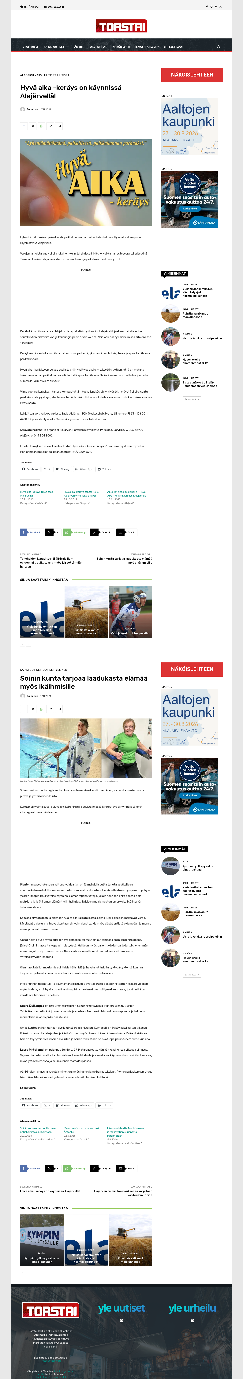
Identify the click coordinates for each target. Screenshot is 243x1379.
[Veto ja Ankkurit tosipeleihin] (130, 612)
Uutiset (63, 75)
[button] (218, 46)
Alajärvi (27, 75)
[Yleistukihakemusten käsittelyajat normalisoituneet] (42, 612)
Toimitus (32, 109)
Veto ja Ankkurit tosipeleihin (130, 633)
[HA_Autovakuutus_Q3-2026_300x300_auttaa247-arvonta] (189, 226)
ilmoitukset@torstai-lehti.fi (51, 1377)
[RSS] (216, 7)
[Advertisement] (86, 299)
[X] (220, 7)
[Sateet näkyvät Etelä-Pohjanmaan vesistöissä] (170, 382)
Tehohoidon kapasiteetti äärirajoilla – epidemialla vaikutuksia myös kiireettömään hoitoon (51, 562)
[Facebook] (207, 7)
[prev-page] (22, 644)
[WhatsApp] (41, 126)
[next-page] (28, 644)
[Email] (59, 126)
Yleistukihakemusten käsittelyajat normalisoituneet (42, 630)
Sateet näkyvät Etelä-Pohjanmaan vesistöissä (200, 384)
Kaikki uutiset (45, 75)
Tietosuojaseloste (51, 1360)
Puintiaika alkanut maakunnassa (86, 631)
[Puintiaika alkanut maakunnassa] (86, 612)
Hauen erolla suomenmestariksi (196, 361)
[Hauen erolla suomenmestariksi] (170, 359)
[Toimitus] (23, 109)
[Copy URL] (50, 126)
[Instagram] (211, 7)
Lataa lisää (190, 399)
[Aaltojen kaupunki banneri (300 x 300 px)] (189, 154)
